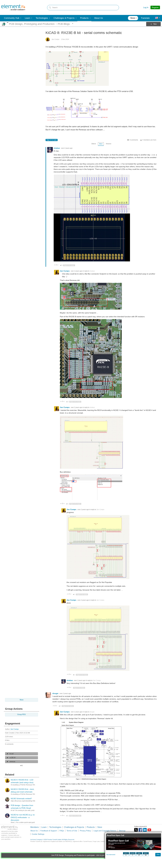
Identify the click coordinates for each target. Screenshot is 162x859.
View (158, 854)
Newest (108, 144)
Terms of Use (72, 831)
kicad (11, 754)
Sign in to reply (51, 140)
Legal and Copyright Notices (105, 831)
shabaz (57, 148)
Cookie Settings (38, 834)
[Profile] (156, 18)
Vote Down (58, 265)
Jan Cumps (14, 729)
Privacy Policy (85, 831)
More (7, 22)
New (155, 24)
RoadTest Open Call (115, 835)
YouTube (149, 830)
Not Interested (110, 854)
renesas (12, 761)
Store (99, 827)
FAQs (61, 831)
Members (34, 827)
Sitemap (122, 831)
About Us (34, 831)
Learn (44, 827)
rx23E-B (12, 758)
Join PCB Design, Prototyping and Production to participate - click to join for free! (81, 855)
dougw (55, 693)
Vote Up (55, 265)
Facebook (140, 830)
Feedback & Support (48, 831)
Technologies (55, 827)
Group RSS (21, 714)
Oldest (93, 144)
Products (91, 827)
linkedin (145, 830)
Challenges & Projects (74, 827)
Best (100, 144)
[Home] (13, 7)
